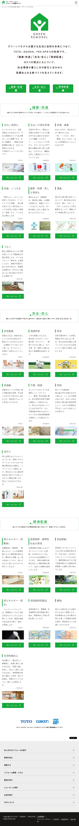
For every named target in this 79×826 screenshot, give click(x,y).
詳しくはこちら (12, 177)
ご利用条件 (40, 817)
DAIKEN (64, 819)
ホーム (4, 7)
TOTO (56, 819)
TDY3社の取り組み (14, 7)
